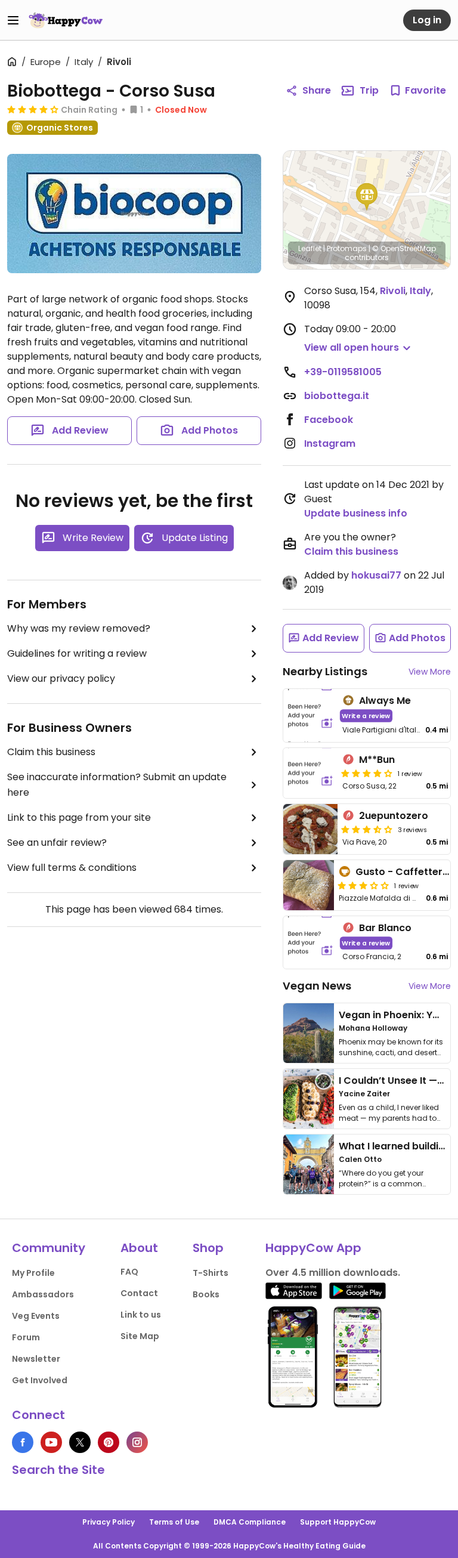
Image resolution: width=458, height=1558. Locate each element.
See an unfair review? (57, 842)
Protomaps (347, 248)
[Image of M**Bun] (310, 773)
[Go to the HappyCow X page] (80, 1442)
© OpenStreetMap (404, 248)
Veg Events (36, 1316)
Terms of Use (174, 1522)
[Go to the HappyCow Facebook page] (22, 1442)
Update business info (355, 513)
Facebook (328, 419)
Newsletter (36, 1359)
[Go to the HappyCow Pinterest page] (108, 1442)
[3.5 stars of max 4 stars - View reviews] (367, 829)
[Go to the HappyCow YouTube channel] (51, 1442)
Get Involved (39, 1380)
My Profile (33, 1273)
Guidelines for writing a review (77, 653)
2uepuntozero (393, 816)
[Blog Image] (308, 1033)
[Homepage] (66, 20)
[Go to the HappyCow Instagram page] (137, 1442)
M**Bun (377, 759)
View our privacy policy (61, 678)
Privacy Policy (108, 1522)
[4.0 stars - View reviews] (33, 109)
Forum (26, 1337)
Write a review (366, 715)
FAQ (129, 1272)
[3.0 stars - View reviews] (363, 885)
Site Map (139, 1336)
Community (48, 1247)
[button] (366, 197)
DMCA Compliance (249, 1522)
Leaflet (309, 248)
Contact (139, 1293)
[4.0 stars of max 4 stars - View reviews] (367, 773)
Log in (427, 20)
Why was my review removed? (78, 628)
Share (316, 90)
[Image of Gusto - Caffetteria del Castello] (308, 885)
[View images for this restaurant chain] (134, 213)
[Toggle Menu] (13, 20)
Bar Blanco (385, 928)
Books (206, 1294)
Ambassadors (43, 1294)
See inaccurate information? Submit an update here (117, 784)
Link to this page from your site (79, 817)
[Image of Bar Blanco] (310, 942)
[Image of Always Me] (310, 715)
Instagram (329, 443)
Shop (208, 1247)
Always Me (385, 700)
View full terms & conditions (72, 867)
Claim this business (51, 752)
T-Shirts (210, 1273)
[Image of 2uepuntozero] (310, 829)
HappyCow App (313, 1247)
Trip (369, 90)
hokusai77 (376, 575)
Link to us (140, 1315)
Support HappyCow (338, 1522)
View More (430, 672)
